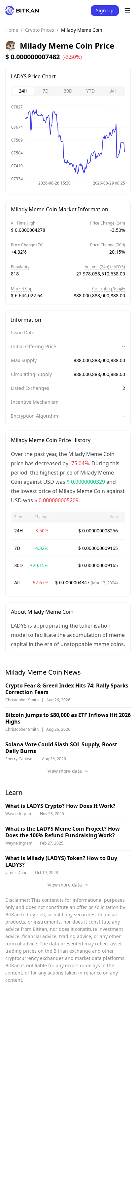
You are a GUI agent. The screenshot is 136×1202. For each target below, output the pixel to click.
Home (11, 30)
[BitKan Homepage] (22, 10)
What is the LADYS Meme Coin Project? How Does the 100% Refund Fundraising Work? (62, 832)
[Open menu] (127, 11)
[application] (68, 146)
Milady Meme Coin (81, 30)
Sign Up (105, 10)
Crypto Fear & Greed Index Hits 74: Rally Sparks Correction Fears (66, 688)
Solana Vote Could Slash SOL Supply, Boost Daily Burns (61, 747)
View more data (65, 771)
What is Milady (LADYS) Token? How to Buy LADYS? (61, 861)
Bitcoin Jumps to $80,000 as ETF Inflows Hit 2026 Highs (68, 718)
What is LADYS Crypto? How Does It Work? (60, 806)
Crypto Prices (39, 30)
